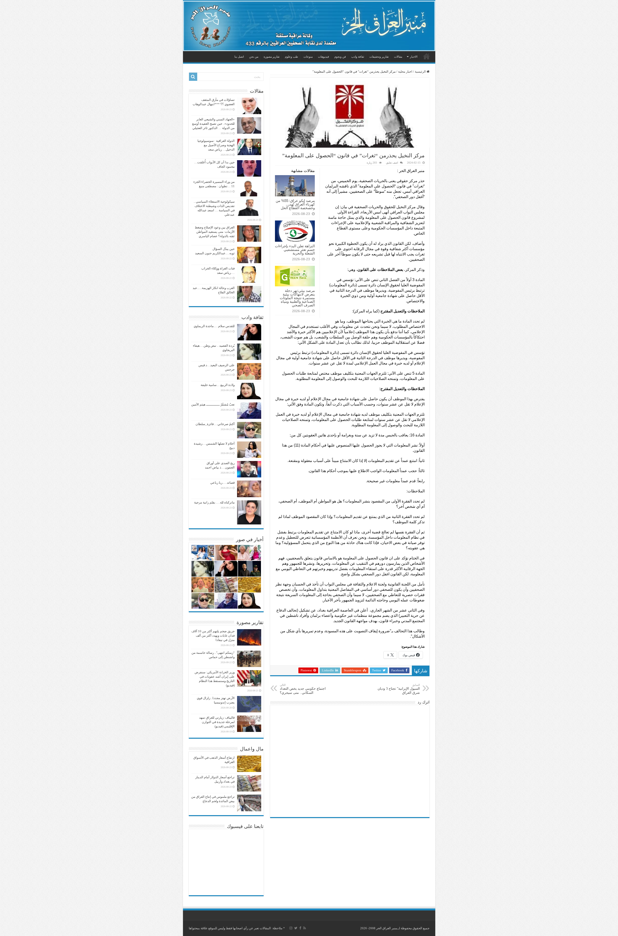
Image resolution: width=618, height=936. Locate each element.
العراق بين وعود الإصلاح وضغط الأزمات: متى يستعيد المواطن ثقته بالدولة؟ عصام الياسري (215, 232)
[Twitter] (296, 928)
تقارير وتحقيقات (379, 56)
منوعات (308, 56)
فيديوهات (323, 56)
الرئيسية (426, 56)
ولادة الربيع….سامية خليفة (218, 385)
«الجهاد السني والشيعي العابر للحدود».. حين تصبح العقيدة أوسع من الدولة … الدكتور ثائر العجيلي (213, 123)
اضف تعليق (392, 162)
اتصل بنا (239, 56)
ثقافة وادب (357, 56)
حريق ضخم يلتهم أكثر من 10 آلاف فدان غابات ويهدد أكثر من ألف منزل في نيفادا (213, 635)
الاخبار (413, 56)
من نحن (253, 56)
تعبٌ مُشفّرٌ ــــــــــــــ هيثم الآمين (213, 404)
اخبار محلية (405, 71)
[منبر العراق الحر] (309, 26)
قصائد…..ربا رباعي (222, 482)
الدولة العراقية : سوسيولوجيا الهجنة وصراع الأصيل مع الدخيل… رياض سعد (216, 145)
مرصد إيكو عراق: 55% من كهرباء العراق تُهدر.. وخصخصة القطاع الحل (295, 204)
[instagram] (291, 928)
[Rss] (304, 928)
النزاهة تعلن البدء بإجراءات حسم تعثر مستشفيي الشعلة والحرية (295, 249)
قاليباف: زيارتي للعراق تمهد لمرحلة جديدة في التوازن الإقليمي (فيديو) (217, 722)
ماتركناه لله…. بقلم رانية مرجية (214, 502)
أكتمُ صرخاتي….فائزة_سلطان (215, 424)
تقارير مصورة (272, 56)
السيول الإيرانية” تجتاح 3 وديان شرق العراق (399, 689)
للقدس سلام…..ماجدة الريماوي (214, 326)
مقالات (398, 56)
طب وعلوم (291, 56)
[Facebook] (300, 928)
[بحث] (193, 77)
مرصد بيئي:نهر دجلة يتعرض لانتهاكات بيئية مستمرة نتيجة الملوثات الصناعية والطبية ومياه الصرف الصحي (297, 298)
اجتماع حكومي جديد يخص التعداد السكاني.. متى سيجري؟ (303, 689)
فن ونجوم (340, 56)
